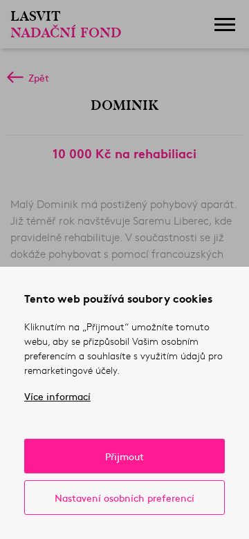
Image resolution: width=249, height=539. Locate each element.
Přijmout (124, 456)
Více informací (57, 396)
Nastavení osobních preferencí (124, 497)
